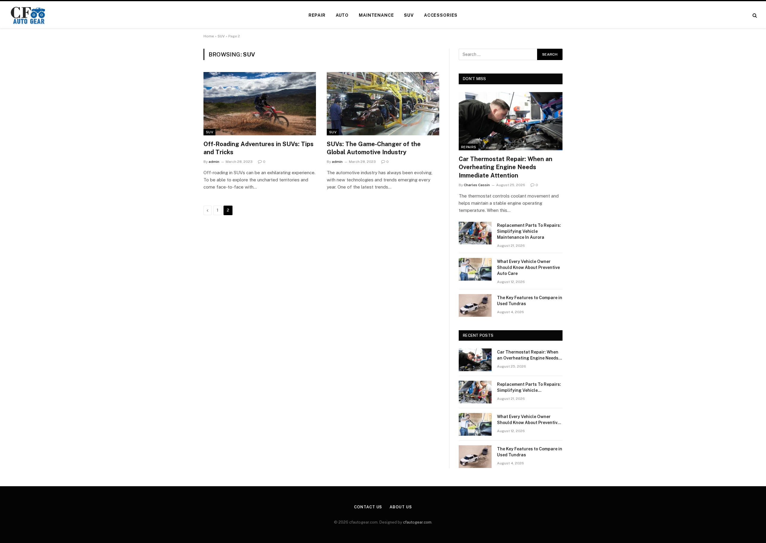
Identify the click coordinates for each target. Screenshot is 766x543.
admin (214, 162)
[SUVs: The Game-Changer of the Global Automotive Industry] (383, 103)
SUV (409, 15)
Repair (317, 15)
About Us (401, 507)
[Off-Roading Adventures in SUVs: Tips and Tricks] (259, 103)
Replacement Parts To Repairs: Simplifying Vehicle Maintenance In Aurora (529, 231)
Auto (342, 15)
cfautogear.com (417, 522)
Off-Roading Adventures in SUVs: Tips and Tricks (258, 148)
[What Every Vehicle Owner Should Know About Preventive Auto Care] (475, 269)
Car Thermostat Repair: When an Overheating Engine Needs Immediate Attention (505, 167)
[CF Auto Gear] (28, 15)
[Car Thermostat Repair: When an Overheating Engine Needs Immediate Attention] (511, 121)
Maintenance (376, 15)
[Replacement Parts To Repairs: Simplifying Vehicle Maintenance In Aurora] (475, 233)
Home (208, 36)
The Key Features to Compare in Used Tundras (529, 300)
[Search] (754, 15)
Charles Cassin (477, 185)
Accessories (441, 15)
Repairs (468, 147)
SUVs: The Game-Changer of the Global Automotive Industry (374, 148)
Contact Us (368, 507)
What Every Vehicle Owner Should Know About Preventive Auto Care (528, 267)
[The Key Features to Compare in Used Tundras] (475, 305)
